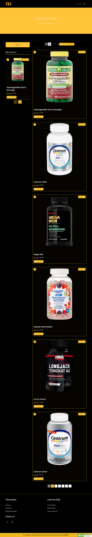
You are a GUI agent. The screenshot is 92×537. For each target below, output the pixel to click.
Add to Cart (38, 117)
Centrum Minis (40, 182)
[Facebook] (7, 523)
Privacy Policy (51, 505)
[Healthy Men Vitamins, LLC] (8, 4)
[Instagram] (12, 523)
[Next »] (70, 486)
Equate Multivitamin (43, 326)
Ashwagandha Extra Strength (48, 109)
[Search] (80, 4)
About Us (8, 505)
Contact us (9, 508)
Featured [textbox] (63, 44)
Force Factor (40, 399)
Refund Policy (51, 508)
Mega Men (38, 254)
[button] (20, 102)
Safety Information (11, 511)
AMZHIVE (66, 535)
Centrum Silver (40, 471)
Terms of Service (52, 511)
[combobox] (66, 44)
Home (41, 23)
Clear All (17, 45)
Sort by (56, 44)
